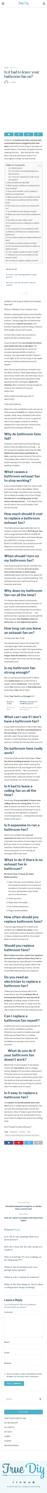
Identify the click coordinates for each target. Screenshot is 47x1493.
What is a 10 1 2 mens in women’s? (21, 1277)
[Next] (25, 293)
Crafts (22, 1132)
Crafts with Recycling (15, 1418)
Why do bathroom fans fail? (18, 182)
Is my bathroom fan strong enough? (22, 211)
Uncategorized (11, 1445)
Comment (8, 1312)
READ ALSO (17, 168)
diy (29, 1132)
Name (7, 1342)
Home (6, 68)
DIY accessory (11, 1423)
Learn (7, 1436)
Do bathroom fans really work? (19, 220)
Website (7, 1363)
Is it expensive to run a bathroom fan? (23, 229)
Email (7, 1352)
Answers (13, 1132)
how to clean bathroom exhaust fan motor (22, 1135)
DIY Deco (8, 1432)
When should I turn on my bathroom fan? (23, 197)
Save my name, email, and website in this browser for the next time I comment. (24, 1375)
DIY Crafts (13, 68)
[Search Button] (40, 1399)
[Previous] (21, 293)
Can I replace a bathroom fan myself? (23, 252)
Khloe (14, 82)
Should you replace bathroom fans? (22, 243)
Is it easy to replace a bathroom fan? (23, 260)
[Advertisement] (23, 37)
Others (7, 1441)
